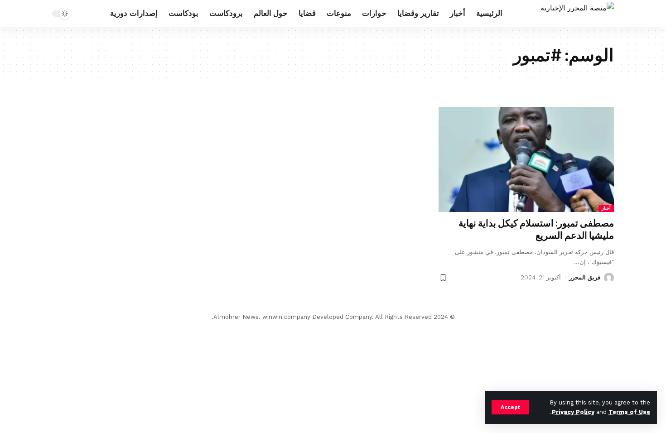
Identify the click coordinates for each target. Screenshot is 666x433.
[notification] (97, 13)
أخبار (606, 208)
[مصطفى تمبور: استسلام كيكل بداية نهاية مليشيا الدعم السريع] (526, 159)
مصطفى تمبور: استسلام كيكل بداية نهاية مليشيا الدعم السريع (536, 229)
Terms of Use (629, 412)
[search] (84, 13)
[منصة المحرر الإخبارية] (577, 13)
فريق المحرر (584, 277)
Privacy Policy (573, 412)
